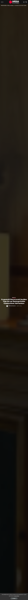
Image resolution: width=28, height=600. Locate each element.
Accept (14, 598)
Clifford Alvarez (12, 305)
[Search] (26, 2)
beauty (14, 297)
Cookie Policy (16, 595)
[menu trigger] (2, 2)
